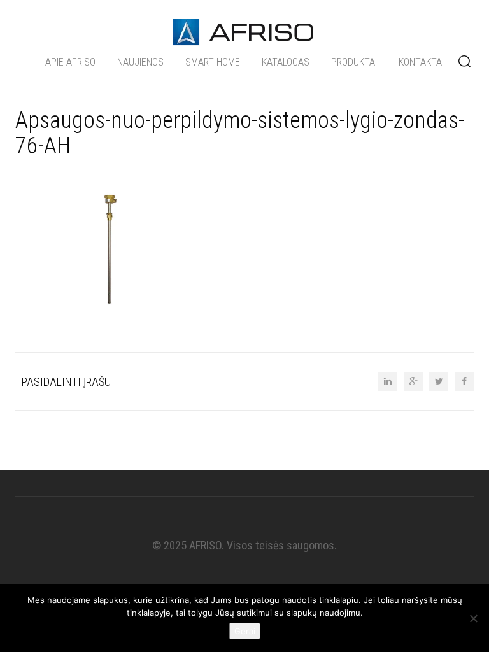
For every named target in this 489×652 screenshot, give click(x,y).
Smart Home (212, 62)
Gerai (244, 631)
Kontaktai (421, 62)
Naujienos (140, 62)
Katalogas (285, 62)
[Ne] (473, 618)
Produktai (354, 62)
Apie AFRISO (70, 62)
